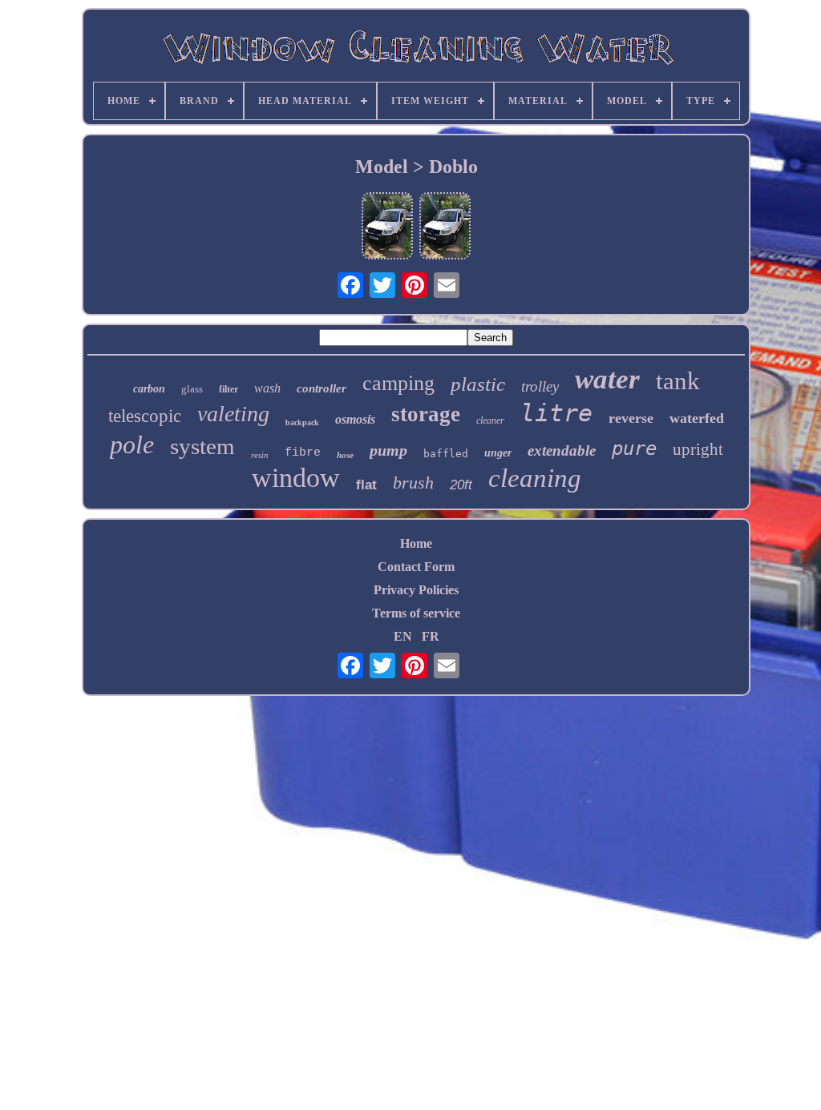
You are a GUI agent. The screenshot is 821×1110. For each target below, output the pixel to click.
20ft (461, 485)
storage (425, 414)
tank (678, 381)
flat (366, 485)
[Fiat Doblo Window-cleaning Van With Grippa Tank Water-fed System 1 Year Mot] (387, 227)
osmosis (355, 419)
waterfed (696, 418)
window (296, 478)
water (607, 379)
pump (388, 450)
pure (634, 448)
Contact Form (416, 566)
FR (430, 636)
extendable (562, 450)
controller (321, 388)
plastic (478, 384)
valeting (233, 413)
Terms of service (416, 613)
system (202, 446)
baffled (445, 454)
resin (260, 455)
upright (698, 449)
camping (398, 383)
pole (132, 444)
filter (228, 389)
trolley (540, 386)
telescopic (144, 416)
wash (267, 388)
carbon (149, 389)
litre (556, 413)
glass (192, 389)
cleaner (490, 420)
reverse (631, 418)
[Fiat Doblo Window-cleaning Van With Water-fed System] (445, 227)
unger (498, 453)
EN (403, 636)
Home (416, 543)
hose (345, 455)
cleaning (534, 478)
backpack (302, 422)
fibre (303, 453)
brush (413, 483)
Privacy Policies (416, 590)
